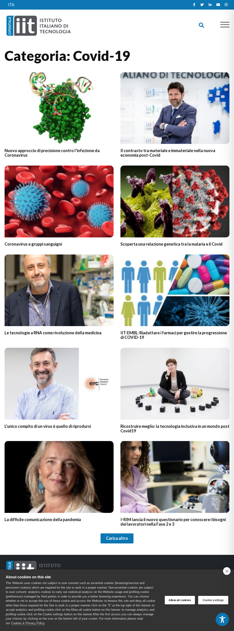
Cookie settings (213, 600)
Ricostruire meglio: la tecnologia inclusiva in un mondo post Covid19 (174, 428)
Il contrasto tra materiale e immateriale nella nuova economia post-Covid (167, 153)
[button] (201, 25)
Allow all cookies (180, 600)
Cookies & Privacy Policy (28, 623)
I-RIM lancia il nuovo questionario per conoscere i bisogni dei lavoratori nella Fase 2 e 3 (173, 522)
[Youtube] (218, 4)
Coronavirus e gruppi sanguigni (33, 244)
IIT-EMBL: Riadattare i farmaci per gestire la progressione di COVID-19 (173, 335)
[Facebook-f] (194, 4)
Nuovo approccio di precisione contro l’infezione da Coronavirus (52, 153)
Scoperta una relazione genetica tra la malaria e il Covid (171, 244)
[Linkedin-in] (210, 4)
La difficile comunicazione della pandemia (43, 519)
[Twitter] (202, 4)
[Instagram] (226, 4)
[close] (227, 571)
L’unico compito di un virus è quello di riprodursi (48, 426)
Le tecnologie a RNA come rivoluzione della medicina (53, 332)
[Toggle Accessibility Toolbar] (222, 619)
